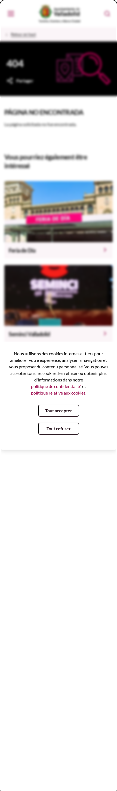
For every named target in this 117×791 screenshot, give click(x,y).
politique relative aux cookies (58, 392)
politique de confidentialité (56, 386)
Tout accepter (58, 410)
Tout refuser (59, 428)
